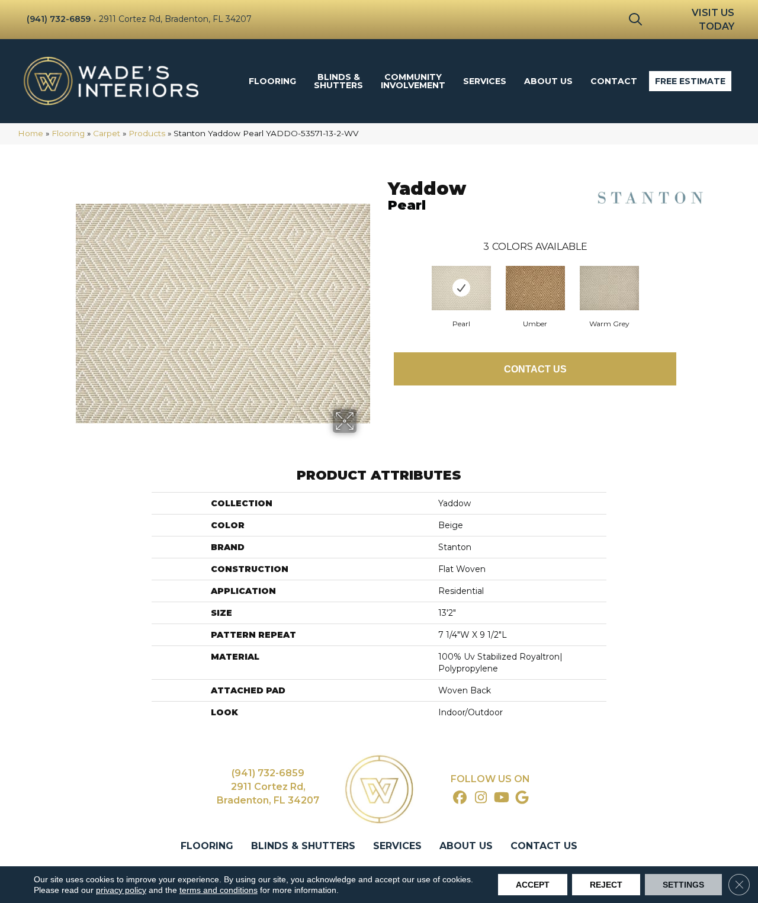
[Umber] (535, 288)
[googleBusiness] (522, 798)
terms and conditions (218, 890)
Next (688, 276)
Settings (683, 884)
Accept (533, 884)
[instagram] (481, 798)
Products (147, 133)
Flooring (68, 133)
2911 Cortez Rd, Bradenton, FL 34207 (175, 19)
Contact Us (535, 369)
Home (30, 133)
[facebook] (460, 798)
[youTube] (501, 798)
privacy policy (121, 890)
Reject (606, 884)
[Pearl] (461, 288)
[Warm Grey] (609, 288)
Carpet (106, 133)
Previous (382, 276)
